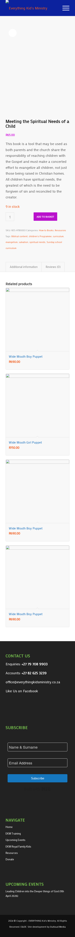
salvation (23, 242)
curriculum (58, 236)
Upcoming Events (15, 840)
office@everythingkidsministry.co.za (33, 681)
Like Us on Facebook (22, 690)
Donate (10, 859)
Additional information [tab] (24, 267)
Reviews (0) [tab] (53, 267)
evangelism (12, 242)
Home (9, 827)
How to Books (46, 230)
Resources (60, 230)
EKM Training (13, 833)
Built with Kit (37, 789)
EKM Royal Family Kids (18, 846)
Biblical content (19, 236)
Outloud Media (58, 926)
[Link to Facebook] (66, 932)
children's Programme (40, 236)
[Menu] (63, 8)
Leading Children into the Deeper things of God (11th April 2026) (35, 893)
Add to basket (45, 216)
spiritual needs (37, 242)
